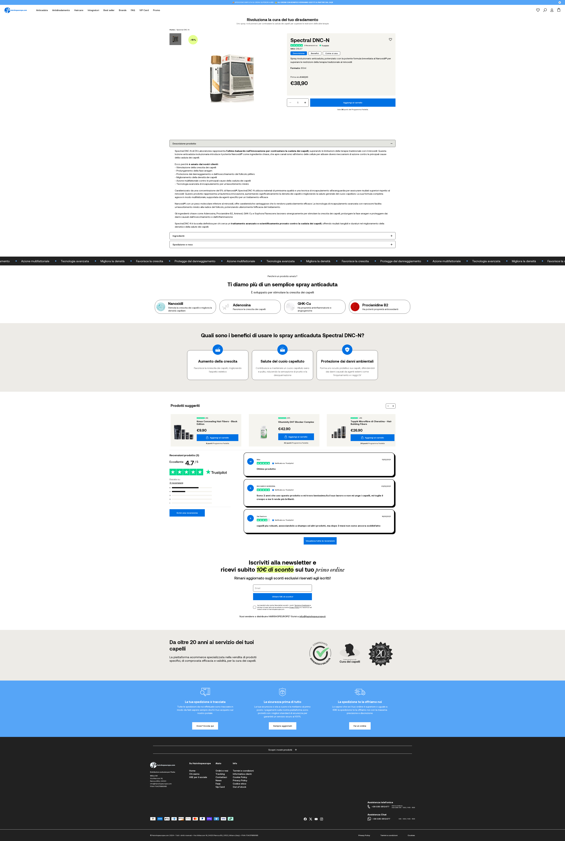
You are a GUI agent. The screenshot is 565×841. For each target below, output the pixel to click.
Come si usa (331, 53)
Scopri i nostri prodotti (280, 749)
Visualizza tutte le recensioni (320, 541)
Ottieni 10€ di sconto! (282, 596)
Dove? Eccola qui (205, 726)
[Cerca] (545, 10)
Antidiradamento (61, 10)
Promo (156, 10)
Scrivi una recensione (187, 513)
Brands (122, 10)
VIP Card (144, 10)
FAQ (133, 10)
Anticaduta (42, 10)
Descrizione (299, 53)
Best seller (108, 10)
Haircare (78, 10)
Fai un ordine (360, 726)
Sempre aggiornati (282, 726)
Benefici (315, 53)
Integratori (93, 10)
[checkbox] (254, 607)
